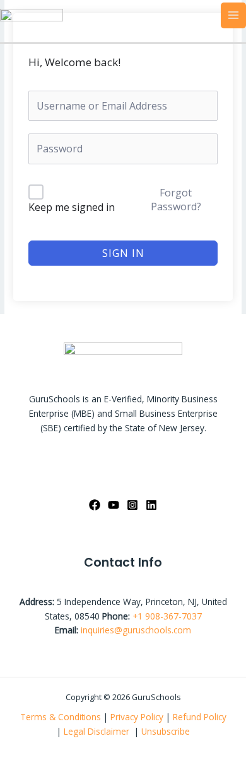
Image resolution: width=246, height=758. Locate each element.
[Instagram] (132, 505)
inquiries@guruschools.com (136, 630)
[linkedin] (151, 505)
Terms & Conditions (60, 717)
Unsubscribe (165, 731)
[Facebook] (94, 505)
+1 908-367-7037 (167, 616)
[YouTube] (113, 505)
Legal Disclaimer (98, 731)
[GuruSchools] (31, 14)
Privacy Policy (136, 717)
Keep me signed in (71, 207)
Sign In (123, 253)
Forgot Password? (176, 199)
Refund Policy (199, 717)
